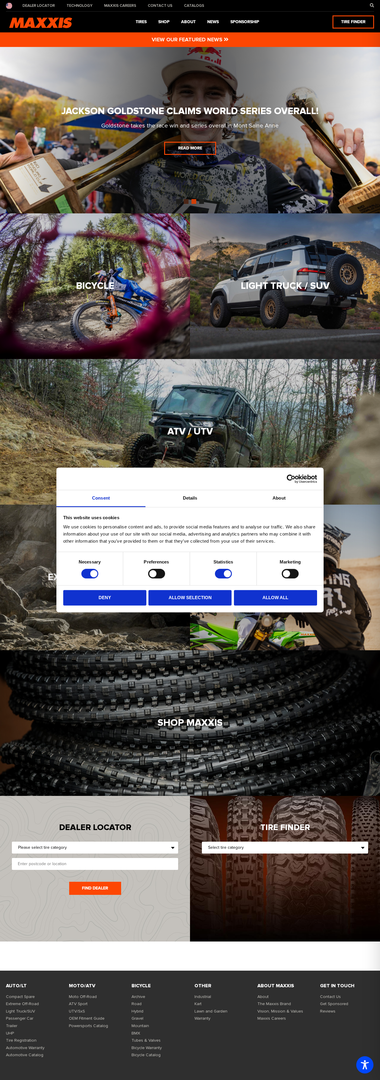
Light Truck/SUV (20, 1011)
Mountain (140, 1025)
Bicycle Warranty (147, 1047)
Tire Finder (353, 22)
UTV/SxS (77, 1011)
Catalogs (194, 5)
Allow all (275, 597)
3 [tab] (193, 201)
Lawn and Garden (210, 1011)
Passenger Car (19, 1018)
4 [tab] (201, 201)
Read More (190, 148)
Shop (164, 22)
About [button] (188, 22)
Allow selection (190, 597)
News (213, 22)
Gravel (137, 1018)
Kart (198, 1003)
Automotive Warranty (25, 1047)
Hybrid (137, 1011)
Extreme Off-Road (22, 1003)
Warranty (202, 1018)
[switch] (156, 574)
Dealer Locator (39, 5)
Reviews (327, 1011)
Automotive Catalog (24, 1054)
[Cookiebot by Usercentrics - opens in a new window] (291, 478)
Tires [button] (141, 22)
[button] (372, 5)
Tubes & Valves (146, 1040)
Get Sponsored (334, 1003)
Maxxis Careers (120, 5)
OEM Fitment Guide (86, 1018)
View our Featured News (188, 39)
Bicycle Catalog (146, 1054)
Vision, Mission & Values (280, 1011)
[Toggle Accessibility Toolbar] (365, 1065)
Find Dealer (95, 888)
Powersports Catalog (88, 1025)
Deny (105, 597)
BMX (136, 1033)
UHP (10, 1033)
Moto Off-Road (83, 996)
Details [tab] (190, 497)
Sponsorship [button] (245, 22)
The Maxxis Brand (274, 1003)
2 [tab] (186, 201)
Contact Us (160, 5)
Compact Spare (20, 996)
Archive (138, 996)
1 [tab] (178, 201)
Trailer (11, 1025)
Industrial (202, 996)
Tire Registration (21, 1040)
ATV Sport (78, 1003)
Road (137, 1003)
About (263, 996)
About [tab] (279, 497)
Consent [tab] (101, 497)
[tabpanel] (190, 130)
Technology (79, 5)
